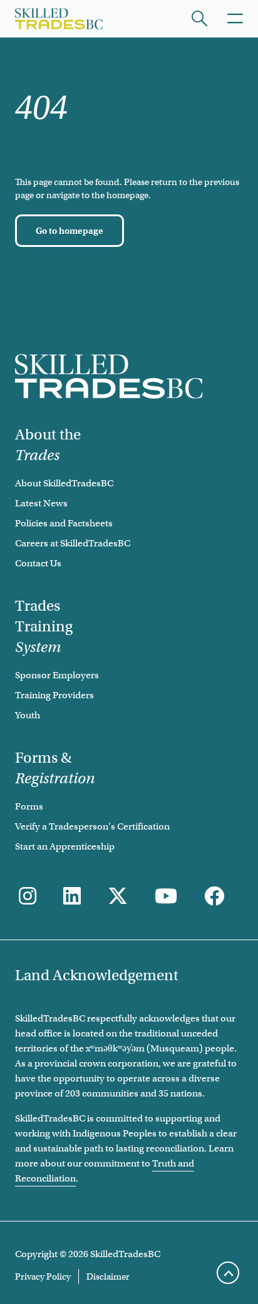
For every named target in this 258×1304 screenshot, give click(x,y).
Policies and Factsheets (64, 523)
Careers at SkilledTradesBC (72, 543)
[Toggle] (235, 18)
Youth (27, 715)
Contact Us (38, 563)
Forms (29, 806)
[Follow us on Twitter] (118, 897)
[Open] (199, 18)
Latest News (41, 503)
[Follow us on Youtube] (166, 897)
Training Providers (54, 695)
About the (48, 444)
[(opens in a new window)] (72, 897)
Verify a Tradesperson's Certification (92, 826)
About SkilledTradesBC (64, 483)
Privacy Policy (43, 1276)
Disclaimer (108, 1276)
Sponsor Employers (57, 675)
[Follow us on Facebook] (214, 897)
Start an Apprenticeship (65, 846)
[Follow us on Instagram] (27, 897)
